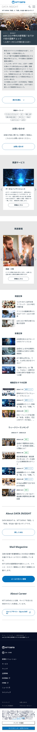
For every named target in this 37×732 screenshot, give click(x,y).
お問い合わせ (18, 146)
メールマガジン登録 (18, 579)
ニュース (5, 687)
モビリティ (21, 117)
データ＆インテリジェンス (12, 114)
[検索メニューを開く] (29, 7)
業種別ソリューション (9, 659)
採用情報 (5, 678)
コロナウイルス (15, 120)
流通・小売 (28, 114)
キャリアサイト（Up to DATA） (16, 612)
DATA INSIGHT (20, 635)
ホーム (3, 635)
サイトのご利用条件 (7, 706)
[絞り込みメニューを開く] (33, 6)
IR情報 (4, 683)
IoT (22, 114)
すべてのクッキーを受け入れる (18, 728)
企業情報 (5, 673)
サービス (5, 664)
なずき (23, 120)
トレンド (11, 635)
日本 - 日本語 (8, 652)
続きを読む (17, 100)
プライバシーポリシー (26, 706)
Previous (2, 189)
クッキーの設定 (18, 723)
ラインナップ (6, 692)
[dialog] (18, 720)
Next (35, 189)
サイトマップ (5, 702)
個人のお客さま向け (11, 117)
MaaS (28, 117)
